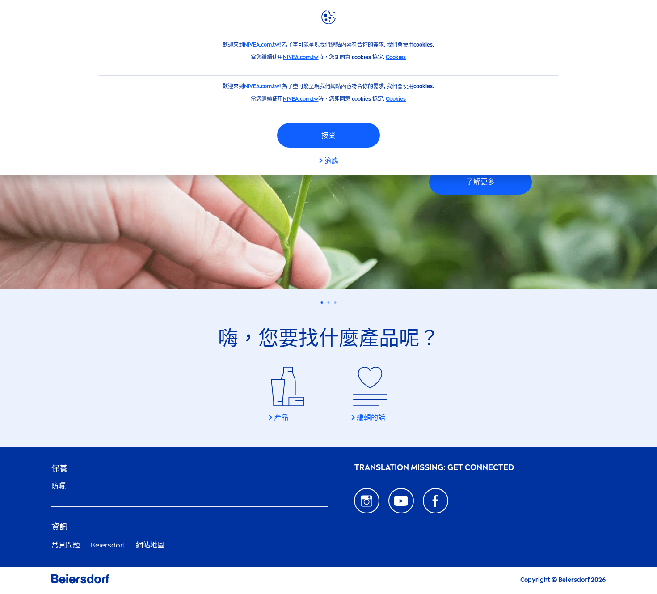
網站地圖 (150, 545)
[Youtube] (401, 500)
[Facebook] (435, 500)
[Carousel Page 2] (329, 302)
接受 (328, 135)
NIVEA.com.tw (261, 45)
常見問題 (65, 545)
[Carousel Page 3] (335, 302)
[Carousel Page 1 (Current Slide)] (322, 302)
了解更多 (480, 182)
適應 (331, 161)
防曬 (58, 486)
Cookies (396, 57)
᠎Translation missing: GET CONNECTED (434, 467)
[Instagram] (366, 500)
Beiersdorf (108, 545)
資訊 (59, 527)
